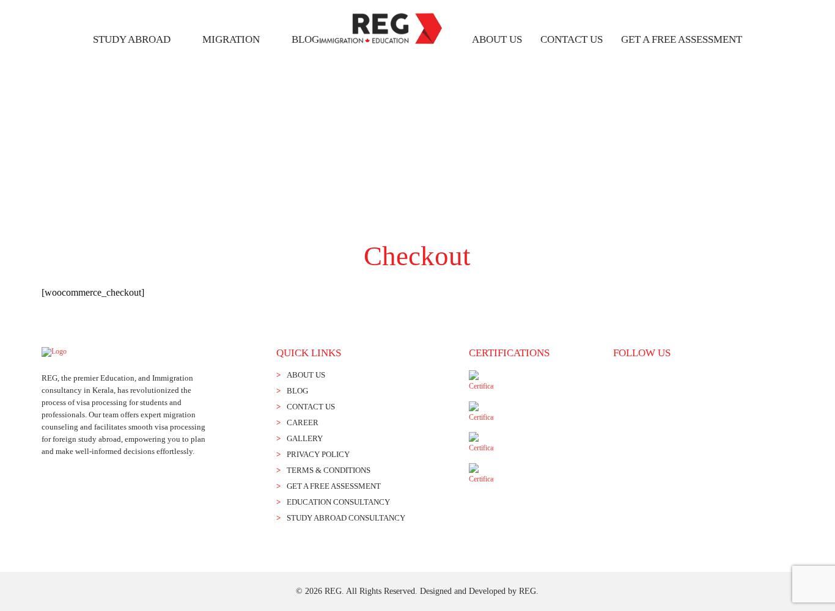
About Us (497, 39)
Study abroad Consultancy (346, 517)
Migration (231, 39)
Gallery (305, 438)
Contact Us (571, 39)
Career (302, 422)
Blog (305, 39)
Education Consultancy (338, 502)
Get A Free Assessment (681, 39)
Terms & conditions (328, 470)
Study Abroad (132, 39)
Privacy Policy (318, 454)
